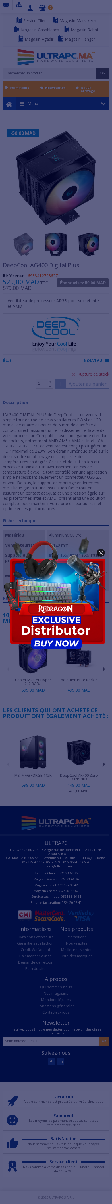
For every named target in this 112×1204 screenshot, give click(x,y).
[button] (101, 553)
